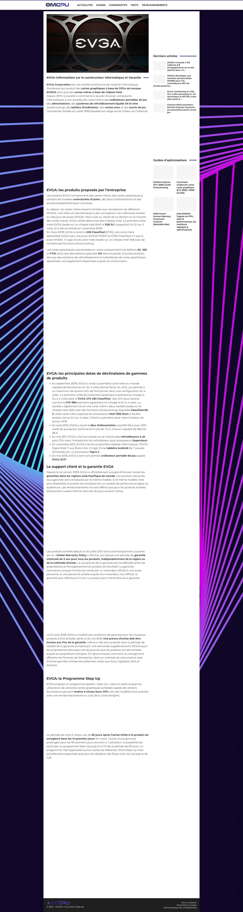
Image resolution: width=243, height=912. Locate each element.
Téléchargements (154, 5)
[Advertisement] (175, 31)
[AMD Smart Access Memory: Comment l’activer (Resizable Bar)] (163, 204)
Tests (134, 5)
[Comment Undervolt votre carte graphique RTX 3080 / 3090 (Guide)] (187, 172)
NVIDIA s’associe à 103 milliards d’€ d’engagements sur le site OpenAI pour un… (180, 66)
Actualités (85, 5)
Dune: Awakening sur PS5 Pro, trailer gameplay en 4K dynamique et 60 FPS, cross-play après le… (182, 95)
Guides (101, 5)
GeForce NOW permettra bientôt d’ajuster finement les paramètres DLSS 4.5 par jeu (181, 108)
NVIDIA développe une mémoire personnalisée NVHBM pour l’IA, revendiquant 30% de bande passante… (172, 80)
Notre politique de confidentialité (180, 907)
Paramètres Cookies (187, 905)
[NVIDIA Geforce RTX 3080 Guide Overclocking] (163, 172)
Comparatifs (118, 5)
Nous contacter (189, 902)
